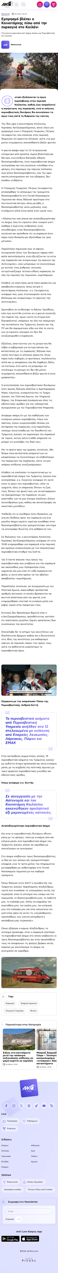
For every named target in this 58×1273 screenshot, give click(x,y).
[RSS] (52, 1106)
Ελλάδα (4, 1162)
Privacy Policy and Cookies (40, 1190)
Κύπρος (4, 1145)
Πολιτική (5, 1151)
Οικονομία (6, 1156)
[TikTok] (36, 1106)
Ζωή (33, 1151)
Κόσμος (4, 1167)
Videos (34, 1156)
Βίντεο (33, 1011)
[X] (21, 1106)
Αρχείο (34, 1162)
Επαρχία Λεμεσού (29, 1003)
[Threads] (29, 1106)
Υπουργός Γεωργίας (15, 1011)
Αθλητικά (35, 1145)
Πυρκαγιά (10, 1003)
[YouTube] (44, 1106)
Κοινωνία (5, 14)
